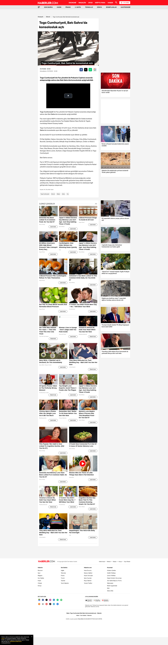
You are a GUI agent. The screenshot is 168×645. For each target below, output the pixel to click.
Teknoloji (63, 573)
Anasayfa (40, 16)
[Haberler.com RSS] (39, 604)
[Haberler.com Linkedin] (53, 600)
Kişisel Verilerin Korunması (114, 578)
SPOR (90, 3)
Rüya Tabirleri (87, 580)
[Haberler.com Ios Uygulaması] (88, 600)
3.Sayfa (40, 583)
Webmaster (110, 583)
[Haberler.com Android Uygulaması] (97, 600)
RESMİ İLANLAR (111, 7)
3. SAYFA (78, 7)
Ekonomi (40, 570)
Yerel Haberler (65, 583)
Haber (77, 615)
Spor (39, 573)
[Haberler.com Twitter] (46, 600)
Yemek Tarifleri (88, 583)
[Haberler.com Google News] (39, 600)
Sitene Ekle (110, 590)
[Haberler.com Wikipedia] (42, 604)
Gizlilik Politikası (111, 573)
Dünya (39, 585)
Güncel (48, 16)
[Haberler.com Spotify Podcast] (61, 600)
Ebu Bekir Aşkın (50, 189)
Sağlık (62, 570)
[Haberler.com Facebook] (42, 600)
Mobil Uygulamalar (112, 585)
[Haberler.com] (46, 561)
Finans (62, 575)
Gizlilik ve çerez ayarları (72, 619)
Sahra (63, 194)
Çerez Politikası (111, 575)
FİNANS (68, 7)
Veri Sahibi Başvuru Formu (114, 580)
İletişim (114, 561)
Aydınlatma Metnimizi (16, 641)
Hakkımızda (102, 561)
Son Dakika (41, 578)
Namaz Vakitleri (88, 573)
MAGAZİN (82, 3)
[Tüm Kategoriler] (39, 7)
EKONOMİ (72, 3)
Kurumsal (110, 567)
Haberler (40, 567)
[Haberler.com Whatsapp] (57, 600)
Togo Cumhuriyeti (45, 194)
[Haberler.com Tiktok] (50, 604)
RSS (108, 588)
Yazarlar (63, 580)
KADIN (59, 7)
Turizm (63, 578)
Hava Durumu (88, 570)
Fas (68, 194)
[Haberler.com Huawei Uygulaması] (105, 600)
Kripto (39, 580)
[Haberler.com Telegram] (53, 604)
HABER (110, 3)
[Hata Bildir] (81, 619)
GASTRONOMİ (125, 7)
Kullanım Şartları (111, 570)
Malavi (58, 194)
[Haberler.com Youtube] (46, 604)
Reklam (109, 561)
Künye (120, 561)
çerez (3, 638)
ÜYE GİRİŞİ (126, 2)
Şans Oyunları (88, 578)
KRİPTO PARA (100, 3)
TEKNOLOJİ (89, 7)
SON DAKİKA (48, 7)
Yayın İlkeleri (127, 561)
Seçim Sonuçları (88, 575)
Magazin (40, 575)
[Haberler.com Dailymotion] (57, 604)
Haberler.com (88, 567)
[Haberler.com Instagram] (50, 600)
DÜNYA (99, 7)
